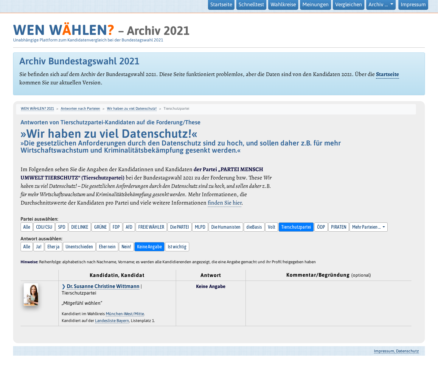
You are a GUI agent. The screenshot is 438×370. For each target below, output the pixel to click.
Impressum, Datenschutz (396, 351)
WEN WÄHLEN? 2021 (37, 108)
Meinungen (315, 4)
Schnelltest (251, 4)
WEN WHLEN (63, 29)
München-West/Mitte (125, 313)
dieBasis (254, 227)
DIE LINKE (79, 227)
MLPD (200, 227)
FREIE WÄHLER (151, 227)
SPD (61, 227)
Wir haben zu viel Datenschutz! (132, 108)
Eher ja (53, 246)
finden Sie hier (224, 203)
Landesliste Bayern (112, 320)
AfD (129, 227)
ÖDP (321, 227)
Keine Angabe (149, 246)
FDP (116, 227)
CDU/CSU (44, 227)
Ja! (38, 246)
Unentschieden (79, 246)
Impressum (413, 4)
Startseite (221, 4)
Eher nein (107, 246)
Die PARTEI (179, 227)
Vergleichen (348, 4)
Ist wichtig (177, 246)
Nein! (126, 246)
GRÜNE (100, 227)
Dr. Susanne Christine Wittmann (103, 286)
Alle (26, 227)
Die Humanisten (225, 227)
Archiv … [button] (379, 4)
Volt (271, 227)
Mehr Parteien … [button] (366, 227)
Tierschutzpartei (296, 227)
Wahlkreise (283, 4)
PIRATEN (338, 227)
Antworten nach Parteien (80, 108)
